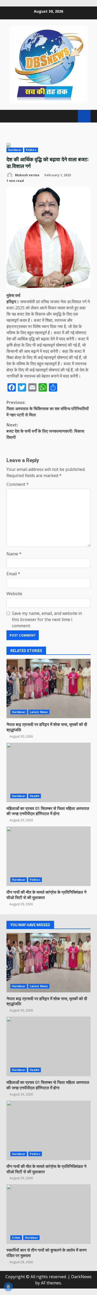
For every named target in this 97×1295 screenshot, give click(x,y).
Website (14, 593)
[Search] (71, 116)
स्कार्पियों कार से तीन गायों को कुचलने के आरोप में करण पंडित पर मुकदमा (48, 1214)
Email (13, 574)
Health (35, 796)
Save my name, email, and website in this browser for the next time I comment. (47, 619)
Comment (17, 484)
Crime (16, 1237)
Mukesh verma (26, 175)
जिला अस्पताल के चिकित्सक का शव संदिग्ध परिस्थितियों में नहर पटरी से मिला (47, 409)
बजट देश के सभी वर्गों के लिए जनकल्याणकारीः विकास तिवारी (45, 431)
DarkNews (81, 1276)
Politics (31, 150)
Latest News (39, 712)
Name (13, 554)
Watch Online (84, 116)
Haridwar (14, 150)
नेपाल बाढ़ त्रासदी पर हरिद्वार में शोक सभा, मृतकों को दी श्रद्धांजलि (48, 688)
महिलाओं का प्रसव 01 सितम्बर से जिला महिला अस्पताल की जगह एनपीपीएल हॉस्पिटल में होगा (48, 772)
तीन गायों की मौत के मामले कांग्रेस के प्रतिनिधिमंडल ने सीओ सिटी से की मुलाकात (48, 856)
